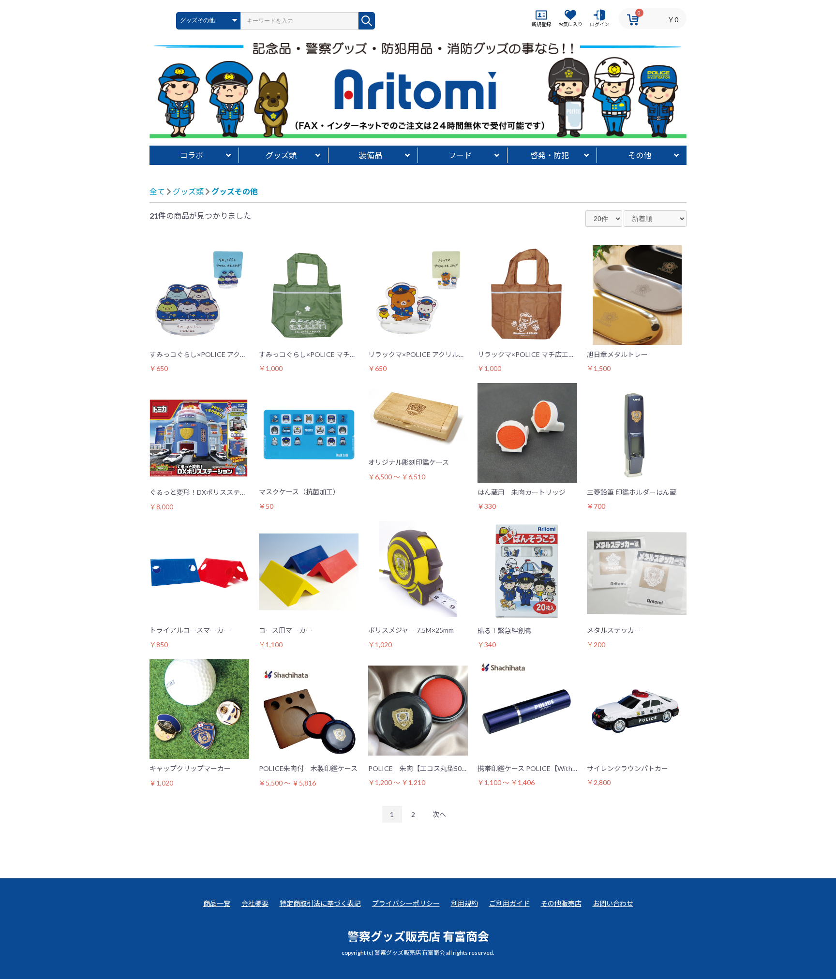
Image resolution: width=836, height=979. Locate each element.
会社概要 (255, 903)
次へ (439, 814)
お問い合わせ (613, 903)
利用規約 (464, 903)
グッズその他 (234, 191)
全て (157, 191)
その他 (639, 155)
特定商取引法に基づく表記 (320, 903)
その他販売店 (561, 903)
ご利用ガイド (509, 903)
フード (460, 155)
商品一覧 (216, 903)
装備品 (370, 155)
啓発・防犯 (549, 155)
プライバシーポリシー (406, 903)
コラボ (191, 155)
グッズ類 (281, 155)
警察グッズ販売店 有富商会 (418, 936)
